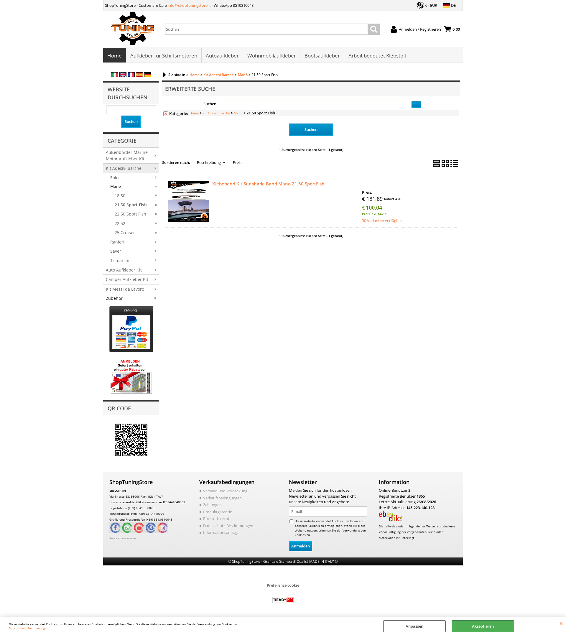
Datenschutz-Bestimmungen (28, 628)
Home (114, 55)
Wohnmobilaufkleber (271, 55)
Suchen (209, 103)
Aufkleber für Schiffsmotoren (163, 55)
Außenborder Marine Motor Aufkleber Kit (127, 155)
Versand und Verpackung (225, 490)
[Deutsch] (148, 75)
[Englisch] (123, 75)
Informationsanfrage (221, 532)
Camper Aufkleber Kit (127, 279)
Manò (115, 186)
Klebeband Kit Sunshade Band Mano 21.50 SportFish (268, 184)
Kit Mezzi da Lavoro (125, 289)
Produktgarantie (217, 511)
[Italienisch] (115, 75)
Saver (115, 251)
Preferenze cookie (283, 585)
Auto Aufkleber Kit (124, 270)
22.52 (120, 223)
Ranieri (117, 242)
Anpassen (414, 626)
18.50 (120, 195)
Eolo (114, 177)
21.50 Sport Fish (131, 205)
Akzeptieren (483, 626)
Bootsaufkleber (322, 55)
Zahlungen (212, 504)
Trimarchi (119, 260)
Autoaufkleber (222, 55)
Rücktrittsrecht (216, 518)
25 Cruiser (125, 232)
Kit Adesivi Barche (124, 168)
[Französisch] (131, 75)
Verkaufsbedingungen (222, 498)
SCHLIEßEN (561, 623)
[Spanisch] (139, 75)
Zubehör (114, 298)
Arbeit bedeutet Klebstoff (377, 55)
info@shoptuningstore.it (189, 5)
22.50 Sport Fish (130, 214)
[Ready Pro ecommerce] (283, 600)
